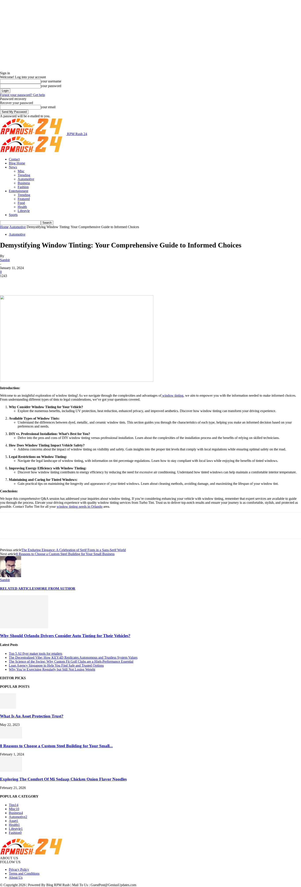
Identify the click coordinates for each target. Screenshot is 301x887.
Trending (24, 175)
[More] (70, 282)
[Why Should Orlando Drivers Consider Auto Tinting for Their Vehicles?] (24, 627)
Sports (13, 215)
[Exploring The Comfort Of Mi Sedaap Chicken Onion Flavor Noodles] (11, 770)
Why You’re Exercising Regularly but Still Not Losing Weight (52, 669)
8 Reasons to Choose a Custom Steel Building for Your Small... (56, 746)
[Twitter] (23, 282)
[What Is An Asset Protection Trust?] (8, 707)
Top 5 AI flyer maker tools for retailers (35, 653)
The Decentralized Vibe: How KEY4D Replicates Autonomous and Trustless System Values (73, 657)
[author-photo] (10, 576)
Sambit (5, 260)
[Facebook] (7, 282)
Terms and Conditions (24, 873)
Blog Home (17, 163)
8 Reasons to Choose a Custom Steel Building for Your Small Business (65, 554)
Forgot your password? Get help (22, 95)
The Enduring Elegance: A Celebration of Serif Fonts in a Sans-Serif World (73, 550)
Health (22, 207)
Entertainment (18, 191)
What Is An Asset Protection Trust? (31, 716)
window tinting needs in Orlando (79, 506)
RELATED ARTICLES (18, 588)
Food (21, 203)
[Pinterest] (39, 282)
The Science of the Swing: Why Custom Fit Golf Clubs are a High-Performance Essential (71, 661)
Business (24, 183)
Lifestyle (24, 211)
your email (48, 107)
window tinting (172, 395)
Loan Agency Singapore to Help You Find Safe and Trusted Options (56, 665)
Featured (24, 199)
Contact (14, 159)
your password (51, 86)
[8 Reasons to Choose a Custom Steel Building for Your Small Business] (11, 737)
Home (4, 227)
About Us (15, 877)
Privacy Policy (19, 869)
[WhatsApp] (55, 282)
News (13, 167)
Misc (21, 171)
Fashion (23, 187)
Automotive (26, 179)
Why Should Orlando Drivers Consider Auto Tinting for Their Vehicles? (65, 635)
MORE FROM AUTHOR (55, 588)
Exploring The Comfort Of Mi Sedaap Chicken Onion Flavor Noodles (63, 779)
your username (51, 81)
